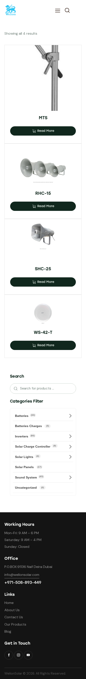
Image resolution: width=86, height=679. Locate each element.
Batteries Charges (32, 426)
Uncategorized (29, 487)
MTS (43, 117)
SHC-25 (43, 268)
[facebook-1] (8, 655)
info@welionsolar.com (21, 574)
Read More (45, 131)
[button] (57, 10)
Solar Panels (28, 467)
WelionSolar (13, 673)
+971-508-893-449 (22, 582)
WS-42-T (43, 332)
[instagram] (18, 655)
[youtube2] (28, 655)
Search (14, 388)
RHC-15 (43, 193)
